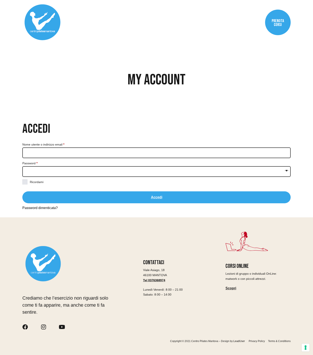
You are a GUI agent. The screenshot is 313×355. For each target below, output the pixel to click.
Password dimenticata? (40, 208)
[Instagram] (43, 327)
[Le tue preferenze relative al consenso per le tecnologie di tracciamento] (306, 347)
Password (36, 162)
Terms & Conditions (279, 341)
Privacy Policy (257, 341)
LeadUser (239, 341)
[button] (230, 288)
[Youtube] (62, 327)
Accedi (156, 197)
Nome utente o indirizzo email (49, 143)
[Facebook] (25, 327)
